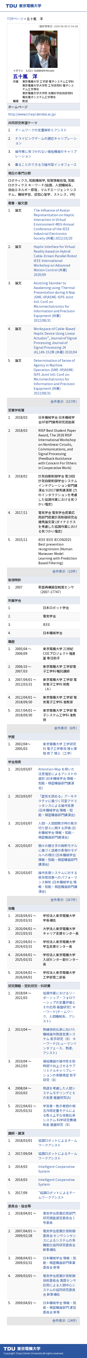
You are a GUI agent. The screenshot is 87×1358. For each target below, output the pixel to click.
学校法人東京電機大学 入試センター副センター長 (61, 959)
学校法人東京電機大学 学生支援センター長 (59, 944)
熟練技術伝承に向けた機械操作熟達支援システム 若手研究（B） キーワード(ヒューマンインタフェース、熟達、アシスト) (60, 1041)
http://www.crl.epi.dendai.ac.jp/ (32, 114)
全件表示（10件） (65, 571)
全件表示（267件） (65, 899)
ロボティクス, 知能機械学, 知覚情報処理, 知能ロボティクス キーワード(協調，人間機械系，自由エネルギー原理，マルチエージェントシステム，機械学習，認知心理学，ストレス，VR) (42, 187)
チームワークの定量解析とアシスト (41, 130)
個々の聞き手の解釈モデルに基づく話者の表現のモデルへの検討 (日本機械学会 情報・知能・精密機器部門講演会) (57, 855)
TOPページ (15, 18)
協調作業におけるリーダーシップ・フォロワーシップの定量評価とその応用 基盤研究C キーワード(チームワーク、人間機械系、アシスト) (59, 1007)
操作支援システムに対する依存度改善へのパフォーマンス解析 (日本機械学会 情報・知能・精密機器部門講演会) (57, 882)
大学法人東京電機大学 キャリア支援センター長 (61, 931)
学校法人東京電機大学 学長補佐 (59, 918)
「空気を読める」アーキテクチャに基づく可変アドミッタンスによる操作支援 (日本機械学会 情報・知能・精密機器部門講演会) (57, 805)
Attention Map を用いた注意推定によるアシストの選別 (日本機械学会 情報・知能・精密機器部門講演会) (57, 778)
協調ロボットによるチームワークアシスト (57, 1142)
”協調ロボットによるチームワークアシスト (57, 1195)
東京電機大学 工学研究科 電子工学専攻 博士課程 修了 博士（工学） (60, 749)
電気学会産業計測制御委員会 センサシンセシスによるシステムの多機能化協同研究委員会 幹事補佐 (59, 1240)
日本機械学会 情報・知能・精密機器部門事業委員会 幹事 (59, 1263)
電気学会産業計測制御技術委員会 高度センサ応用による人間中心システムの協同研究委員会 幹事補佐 (59, 1285)
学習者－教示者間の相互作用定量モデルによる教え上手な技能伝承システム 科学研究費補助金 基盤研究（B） (59, 1115)
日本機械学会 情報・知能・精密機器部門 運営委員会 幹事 (59, 1307)
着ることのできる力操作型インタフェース (46, 164)
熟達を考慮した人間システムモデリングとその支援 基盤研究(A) (59, 1093)
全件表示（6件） (66, 728)
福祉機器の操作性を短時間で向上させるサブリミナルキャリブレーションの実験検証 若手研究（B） (59, 1070)
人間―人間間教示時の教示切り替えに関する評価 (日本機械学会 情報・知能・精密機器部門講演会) (57, 830)
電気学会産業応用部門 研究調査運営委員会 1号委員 (59, 1218)
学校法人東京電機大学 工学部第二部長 (59, 974)
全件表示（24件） (65, 1320)
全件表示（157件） (65, 401)
